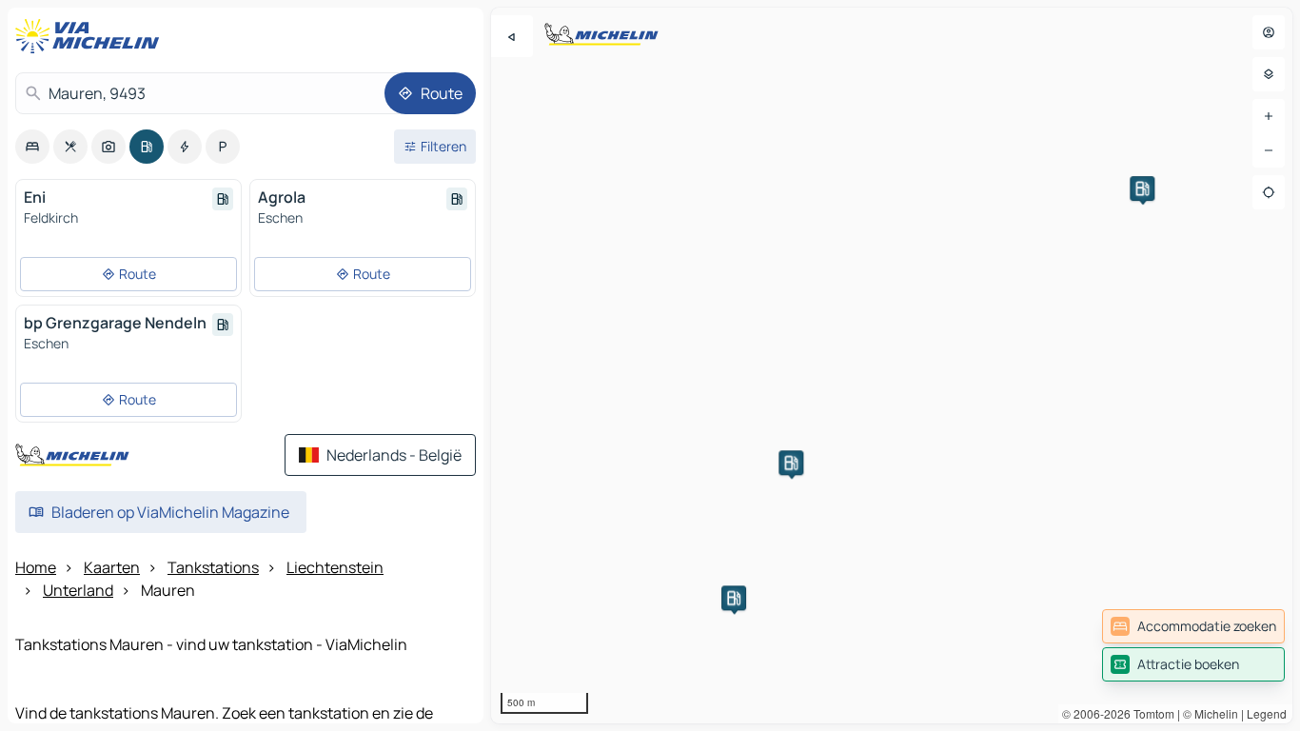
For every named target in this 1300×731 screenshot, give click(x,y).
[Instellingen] (1268, 74)
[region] (891, 365)
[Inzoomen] (1268, 116)
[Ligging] (1268, 192)
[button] (1142, 188)
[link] (1193, 626)
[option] (32, 146)
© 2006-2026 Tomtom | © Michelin (1150, 713)
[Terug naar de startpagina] (91, 36)
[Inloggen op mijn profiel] (1268, 32)
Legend (1267, 713)
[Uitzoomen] (1268, 150)
